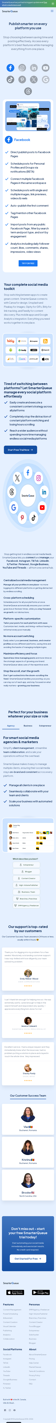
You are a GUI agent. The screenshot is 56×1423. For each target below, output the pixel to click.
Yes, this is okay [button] (43, 1408)
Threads (6, 1375)
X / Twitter (7, 1388)
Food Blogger (34, 1326)
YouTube (6, 1371)
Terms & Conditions (37, 1371)
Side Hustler (34, 1335)
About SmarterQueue (37, 1354)
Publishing (7, 1330)
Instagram (7, 1359)
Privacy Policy (34, 1375)
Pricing (32, 1359)
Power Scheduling (10, 1314)
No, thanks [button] (28, 1408)
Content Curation (10, 1322)
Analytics (7, 1335)
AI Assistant (7, 1318)
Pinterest (6, 1384)
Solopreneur (34, 1330)
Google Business (10, 1380)
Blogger (32, 1343)
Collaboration (9, 1339)
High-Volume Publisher (38, 1314)
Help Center (34, 1363)
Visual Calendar (9, 1326)
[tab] (10, 68)
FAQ (30, 1384)
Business (32, 1339)
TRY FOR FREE (28, 263)
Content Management (12, 1310)
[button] (52, 11)
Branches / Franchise (37, 1318)
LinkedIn (6, 1367)
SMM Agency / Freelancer (39, 1310)
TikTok (5, 1363)
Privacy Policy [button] (10, 1419)
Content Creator (35, 1322)
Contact (32, 1380)
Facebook (7, 1354)
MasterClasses (35, 1367)
